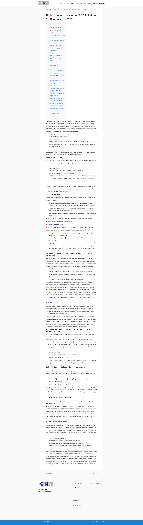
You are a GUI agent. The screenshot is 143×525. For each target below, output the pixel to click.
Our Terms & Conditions (94, 486)
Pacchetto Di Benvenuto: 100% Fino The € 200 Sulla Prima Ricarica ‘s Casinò (57, 42)
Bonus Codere (52, 38)
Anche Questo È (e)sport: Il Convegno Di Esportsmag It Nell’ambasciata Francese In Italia (57, 82)
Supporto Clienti (53, 85)
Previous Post (48, 473)
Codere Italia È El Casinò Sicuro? (56, 101)
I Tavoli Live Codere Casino (55, 28)
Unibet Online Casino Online (55, 27)
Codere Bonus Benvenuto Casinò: (56, 115)
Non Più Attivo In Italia (54, 113)
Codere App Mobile (53, 57)
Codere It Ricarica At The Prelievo (56, 111)
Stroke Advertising (101, 521)
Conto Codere (52, 91)
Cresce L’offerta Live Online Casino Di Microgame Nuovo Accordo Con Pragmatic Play (57, 105)
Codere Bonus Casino (54, 65)
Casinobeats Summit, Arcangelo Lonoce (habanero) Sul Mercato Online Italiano (57, 35)
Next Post (95, 473)
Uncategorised (49, 10)
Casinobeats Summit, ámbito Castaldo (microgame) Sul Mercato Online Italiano (57, 77)
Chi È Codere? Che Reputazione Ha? (57, 96)
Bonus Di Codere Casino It (55, 116)
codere (62, 219)
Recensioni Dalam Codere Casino (56, 55)
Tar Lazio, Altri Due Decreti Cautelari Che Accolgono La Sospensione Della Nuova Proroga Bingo (57, 72)
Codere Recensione (53, 86)
